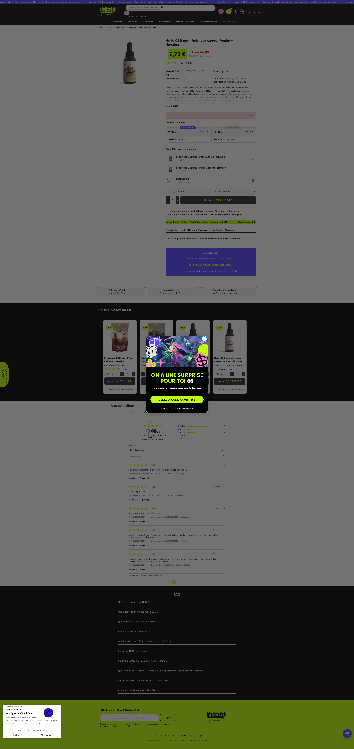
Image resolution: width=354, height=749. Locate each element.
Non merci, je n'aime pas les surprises (177, 408)
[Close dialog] (204, 339)
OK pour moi (46, 735)
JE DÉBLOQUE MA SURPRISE (177, 400)
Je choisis (17, 735)
